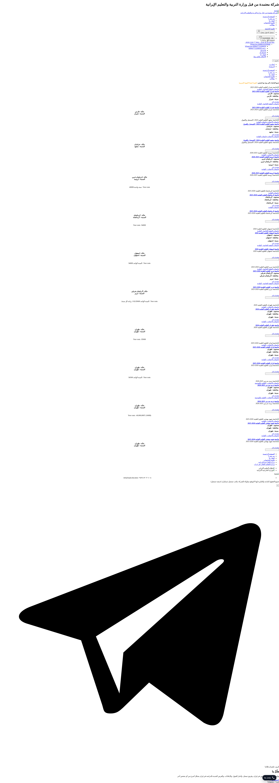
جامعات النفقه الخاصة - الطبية (268, 89)
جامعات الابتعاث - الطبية (270, 155)
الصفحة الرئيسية (269, 17)
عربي (276, 60)
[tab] (139, 102)
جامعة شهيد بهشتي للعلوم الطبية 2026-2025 (263, 423)
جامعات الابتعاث (273, 122)
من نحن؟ (271, 19)
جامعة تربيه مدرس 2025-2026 (268, 385)
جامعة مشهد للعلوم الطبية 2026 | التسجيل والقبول (261, 124)
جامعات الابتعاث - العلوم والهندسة (267, 383)
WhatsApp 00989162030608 (260, 44)
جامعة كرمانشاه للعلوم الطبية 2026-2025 (264, 195)
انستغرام (263, 52)
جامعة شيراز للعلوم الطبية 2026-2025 (265, 91)
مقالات (272, 25)
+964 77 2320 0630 (252, 42)
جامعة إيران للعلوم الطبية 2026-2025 (266, 347)
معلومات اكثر (275, 102)
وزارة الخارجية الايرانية (267, 462)
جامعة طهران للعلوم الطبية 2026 (267, 309)
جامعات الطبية (261, 122)
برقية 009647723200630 (257, 48)
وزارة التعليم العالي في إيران (264, 464)
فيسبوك (263, 50)
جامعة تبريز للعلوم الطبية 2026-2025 (266, 271)
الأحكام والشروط (259, 57)
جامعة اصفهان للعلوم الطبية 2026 (267, 233)
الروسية (272, 66)
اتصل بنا (272, 21)
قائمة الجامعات (269, 23)
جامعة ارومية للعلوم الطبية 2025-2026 (265, 157)
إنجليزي (272, 64)
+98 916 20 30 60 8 (267, 42)
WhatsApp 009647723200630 (255, 46)
